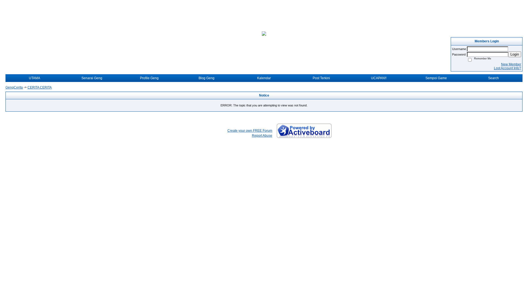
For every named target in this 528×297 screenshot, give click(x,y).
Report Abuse (262, 136)
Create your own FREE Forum (249, 131)
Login (514, 54)
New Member (511, 64)
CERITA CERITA (40, 87)
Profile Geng (149, 78)
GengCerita (14, 87)
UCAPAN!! (378, 78)
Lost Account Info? (507, 68)
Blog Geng (207, 78)
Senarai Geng (91, 78)
